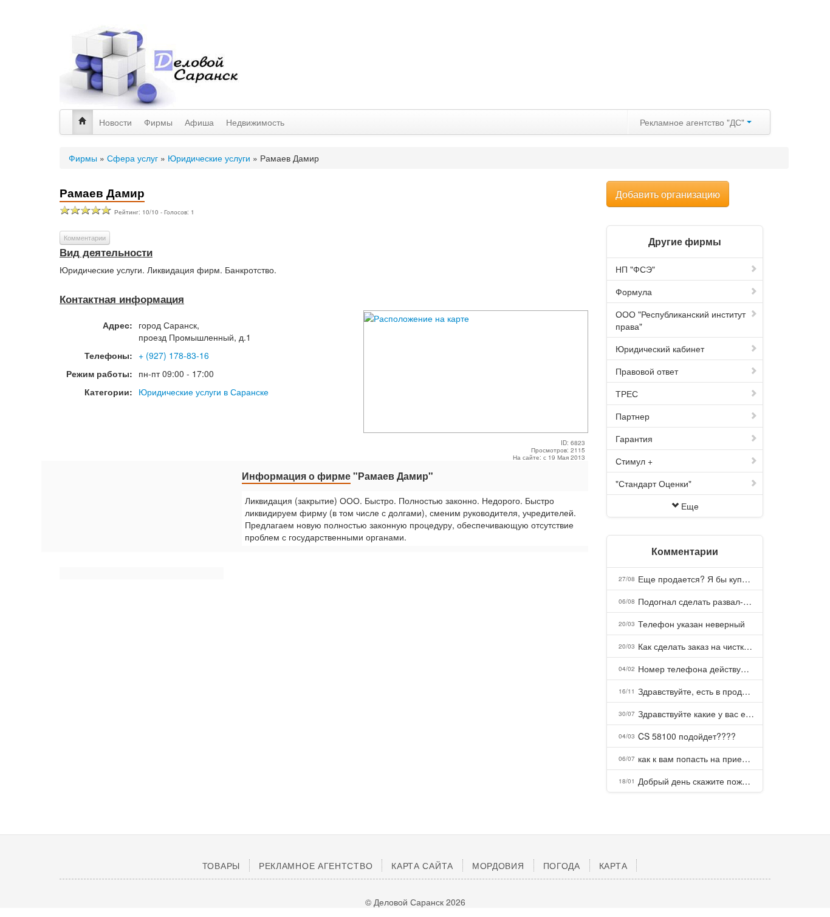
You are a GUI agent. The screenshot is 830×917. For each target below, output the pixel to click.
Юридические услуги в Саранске (204, 392)
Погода (561, 865)
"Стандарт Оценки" (653, 483)
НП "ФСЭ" (635, 269)
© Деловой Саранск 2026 (415, 902)
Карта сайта (422, 865)
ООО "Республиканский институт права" (681, 320)
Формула (634, 291)
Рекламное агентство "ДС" (693, 122)
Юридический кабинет (660, 349)
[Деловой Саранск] (172, 66)
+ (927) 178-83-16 (174, 355)
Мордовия (498, 865)
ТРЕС (627, 393)
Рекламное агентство (315, 865)
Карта (613, 865)
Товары (221, 865)
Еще (690, 506)
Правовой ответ (647, 371)
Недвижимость (255, 122)
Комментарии (85, 237)
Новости (115, 122)
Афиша (199, 122)
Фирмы (158, 122)
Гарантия (634, 438)
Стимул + (634, 461)
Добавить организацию (668, 194)
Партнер (633, 416)
